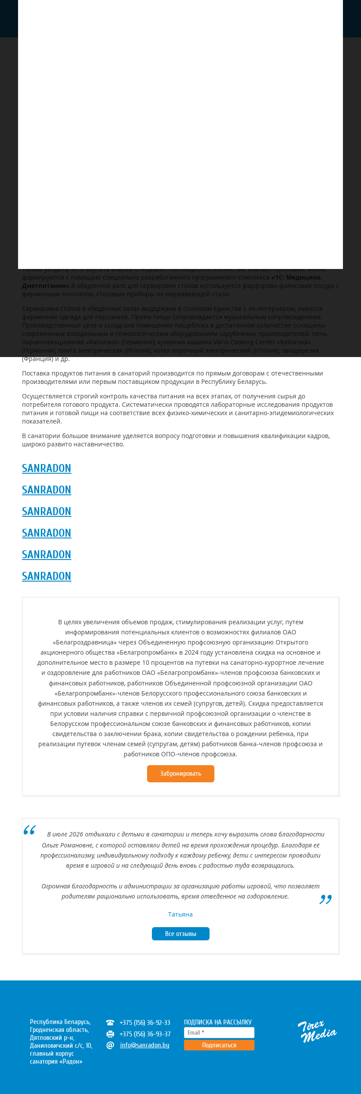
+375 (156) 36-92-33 (145, 1023)
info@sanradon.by (144, 1045)
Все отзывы (180, 934)
